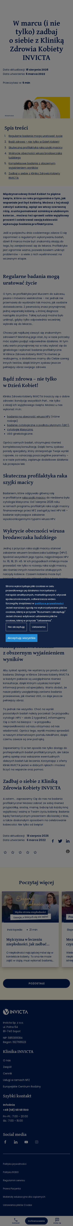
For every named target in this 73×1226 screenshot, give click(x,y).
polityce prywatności (49, 603)
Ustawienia (38, 627)
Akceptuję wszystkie (21, 638)
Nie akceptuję (16, 627)
